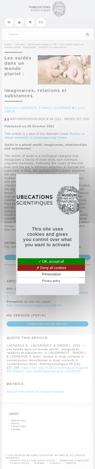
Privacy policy (51, 280)
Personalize (51, 274)
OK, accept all (52, 261)
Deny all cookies (52, 268)
